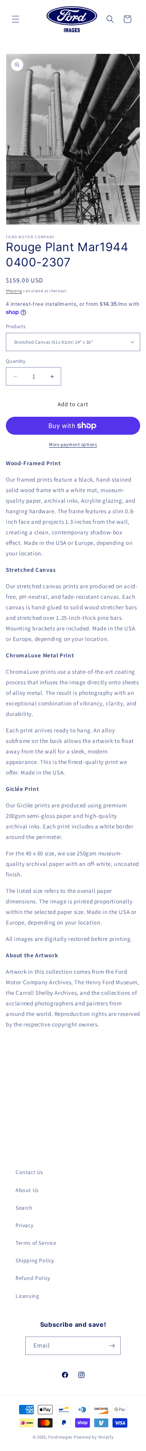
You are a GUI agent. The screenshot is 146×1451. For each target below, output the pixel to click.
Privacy (24, 1225)
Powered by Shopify (94, 1437)
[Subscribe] (111, 1346)
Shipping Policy (35, 1260)
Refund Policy (33, 1277)
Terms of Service (36, 1242)
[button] (15, 19)
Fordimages (60, 1437)
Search (24, 1207)
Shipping (14, 290)
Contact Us (29, 1172)
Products (15, 326)
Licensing (27, 1295)
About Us (27, 1190)
